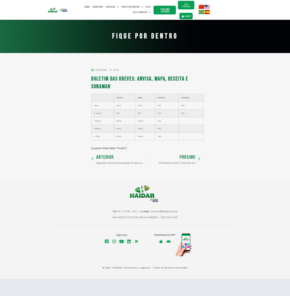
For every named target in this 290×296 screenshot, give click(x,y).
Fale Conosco (140, 12)
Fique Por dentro (130, 7)
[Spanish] (207, 13)
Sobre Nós (97, 7)
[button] (165, 10)
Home (87, 7)
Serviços (110, 7)
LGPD (148, 7)
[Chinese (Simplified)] (201, 8)
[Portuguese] (201, 13)
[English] (207, 8)
